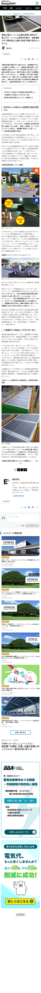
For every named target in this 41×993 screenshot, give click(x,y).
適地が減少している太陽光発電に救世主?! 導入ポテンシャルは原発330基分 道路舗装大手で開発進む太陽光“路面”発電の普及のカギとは (24, 14)
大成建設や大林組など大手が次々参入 (17, 95)
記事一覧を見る (20, 732)
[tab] (5, 8)
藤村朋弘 (9, 14)
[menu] (37, 3)
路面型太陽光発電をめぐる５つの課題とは (18, 97)
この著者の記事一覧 (18, 496)
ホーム (3, 14)
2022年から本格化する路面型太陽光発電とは (19, 92)
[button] (6, 54)
